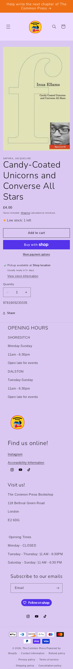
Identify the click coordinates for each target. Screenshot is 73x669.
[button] (8, 26)
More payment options (36, 254)
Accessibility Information (26, 462)
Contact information (32, 653)
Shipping (25, 213)
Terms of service (49, 659)
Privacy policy (26, 659)
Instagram (15, 454)
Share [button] (11, 313)
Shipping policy (25, 666)
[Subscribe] (57, 588)
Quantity (8, 284)
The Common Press (34, 648)
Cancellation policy (50, 666)
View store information (22, 276)
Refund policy (57, 653)
